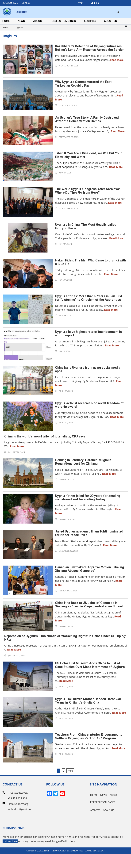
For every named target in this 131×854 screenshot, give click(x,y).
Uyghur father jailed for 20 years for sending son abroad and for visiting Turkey (87, 497)
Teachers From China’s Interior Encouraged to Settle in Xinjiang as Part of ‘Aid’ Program (88, 736)
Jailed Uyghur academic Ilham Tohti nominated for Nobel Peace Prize (89, 533)
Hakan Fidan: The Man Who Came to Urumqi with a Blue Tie (90, 262)
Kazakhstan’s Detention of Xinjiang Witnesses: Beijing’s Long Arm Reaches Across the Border (89, 48)
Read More (116, 60)
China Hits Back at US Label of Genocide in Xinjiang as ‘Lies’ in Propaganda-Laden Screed (89, 604)
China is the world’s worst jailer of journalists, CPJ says (44, 436)
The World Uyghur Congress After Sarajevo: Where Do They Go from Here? (87, 190)
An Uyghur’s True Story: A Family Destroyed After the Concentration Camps (87, 119)
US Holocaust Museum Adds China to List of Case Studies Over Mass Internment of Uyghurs (90, 665)
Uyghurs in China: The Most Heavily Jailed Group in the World (85, 226)
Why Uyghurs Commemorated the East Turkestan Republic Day (83, 83)
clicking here (10, 841)
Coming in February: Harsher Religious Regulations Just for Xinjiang (83, 461)
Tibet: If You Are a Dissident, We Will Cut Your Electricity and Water (88, 155)
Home (5, 27)
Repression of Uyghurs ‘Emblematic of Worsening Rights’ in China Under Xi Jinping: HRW (65, 637)
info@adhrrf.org (18, 804)
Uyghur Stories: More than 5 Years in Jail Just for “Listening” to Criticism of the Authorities (88, 298)
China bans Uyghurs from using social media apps (87, 369)
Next (70, 770)
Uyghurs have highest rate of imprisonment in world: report (88, 333)
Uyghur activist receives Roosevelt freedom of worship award (89, 405)
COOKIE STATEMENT (94, 850)
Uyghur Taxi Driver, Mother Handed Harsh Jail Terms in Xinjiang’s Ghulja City (88, 700)
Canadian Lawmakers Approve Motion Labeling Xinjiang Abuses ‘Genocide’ (89, 569)
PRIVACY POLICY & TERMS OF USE (67, 850)
